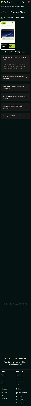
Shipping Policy (20, 399)
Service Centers (20, 381)
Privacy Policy (19, 396)
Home (3, 6)
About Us (18, 375)
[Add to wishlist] (12, 23)
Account (4, 375)
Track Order (5, 392)
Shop (3, 378)
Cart (3, 381)
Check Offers (11, 46)
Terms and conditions (21, 403)
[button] (23, 2)
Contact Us (4, 398)
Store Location (19, 378)
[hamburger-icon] (18, 2)
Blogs (17, 384)
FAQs (3, 395)
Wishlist (4, 384)
